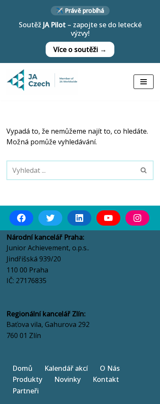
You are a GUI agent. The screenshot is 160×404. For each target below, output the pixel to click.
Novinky (67, 379)
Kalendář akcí (66, 368)
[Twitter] (50, 218)
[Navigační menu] (144, 81)
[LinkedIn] (79, 218)
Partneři (25, 390)
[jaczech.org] (42, 82)
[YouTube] (108, 218)
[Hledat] (144, 170)
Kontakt (106, 379)
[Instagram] (137, 218)
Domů (22, 368)
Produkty (27, 379)
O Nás (110, 368)
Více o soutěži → (80, 49)
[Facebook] (21, 218)
